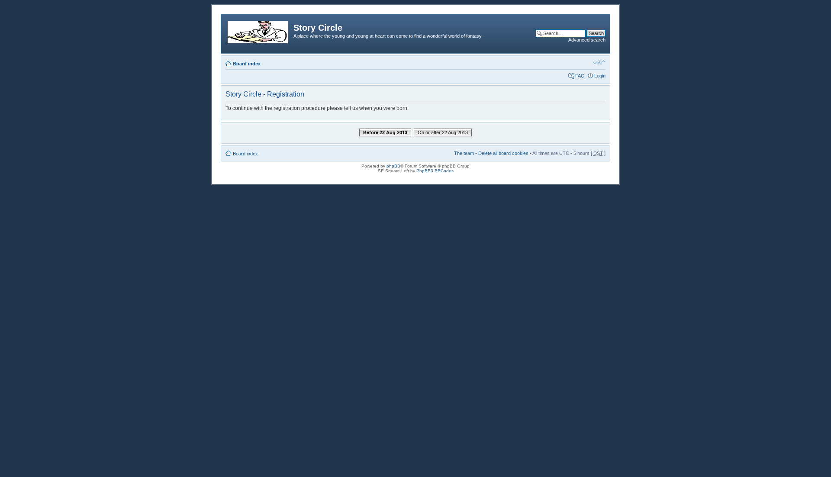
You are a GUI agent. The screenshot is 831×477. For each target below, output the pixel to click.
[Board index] (258, 30)
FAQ (580, 75)
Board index (247, 63)
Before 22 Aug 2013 (385, 132)
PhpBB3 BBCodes (435, 170)
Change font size (599, 62)
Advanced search (587, 39)
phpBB (393, 166)
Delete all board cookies (503, 153)
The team (464, 153)
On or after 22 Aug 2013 (443, 132)
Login (600, 75)
